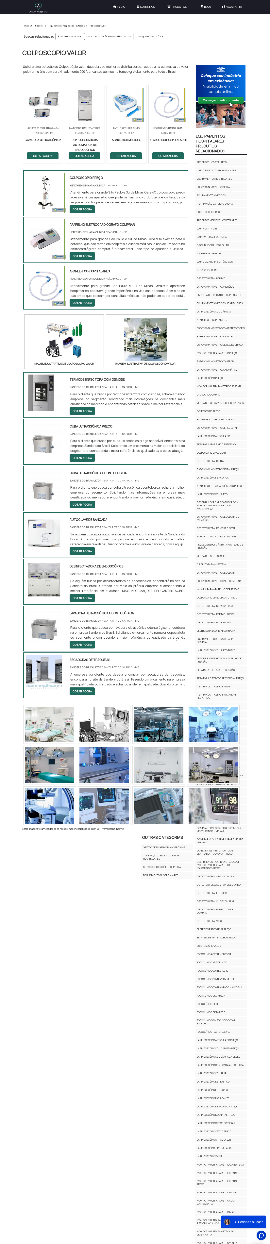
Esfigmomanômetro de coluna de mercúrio (218, 518)
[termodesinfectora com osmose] (44, 408)
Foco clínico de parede (211, 1012)
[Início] (38, 8)
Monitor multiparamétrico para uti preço (219, 1182)
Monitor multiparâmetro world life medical (108, 36)
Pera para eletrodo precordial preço (220, 678)
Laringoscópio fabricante (213, 1098)
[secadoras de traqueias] (44, 688)
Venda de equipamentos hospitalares (220, 403)
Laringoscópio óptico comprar (216, 1123)
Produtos (179, 6)
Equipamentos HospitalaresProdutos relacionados (210, 143)
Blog (207, 6)
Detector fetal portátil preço (215, 614)
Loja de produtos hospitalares (216, 170)
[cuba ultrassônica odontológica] (44, 501)
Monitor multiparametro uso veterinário (215, 1233)
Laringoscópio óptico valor (214, 1139)
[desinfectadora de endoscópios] (44, 595)
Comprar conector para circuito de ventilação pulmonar (219, 829)
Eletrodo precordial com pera (216, 630)
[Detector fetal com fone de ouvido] (213, 724)
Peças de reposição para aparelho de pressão (220, 546)
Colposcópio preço (208, 411)
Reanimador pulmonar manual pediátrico (216, 696)
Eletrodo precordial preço (214, 929)
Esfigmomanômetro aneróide (215, 286)
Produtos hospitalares (212, 162)
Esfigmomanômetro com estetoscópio (221, 328)
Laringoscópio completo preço (216, 650)
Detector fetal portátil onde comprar (215, 911)
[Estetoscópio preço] (104, 806)
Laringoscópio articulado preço (217, 1040)
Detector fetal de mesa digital (216, 528)
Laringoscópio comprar (212, 1073)
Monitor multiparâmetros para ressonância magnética (217, 1222)
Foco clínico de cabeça (69, 36)
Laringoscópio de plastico (213, 1081)
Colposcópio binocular (211, 452)
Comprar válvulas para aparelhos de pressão (220, 841)
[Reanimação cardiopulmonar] (213, 765)
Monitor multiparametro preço (217, 353)
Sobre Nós (147, 6)
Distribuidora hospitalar (213, 245)
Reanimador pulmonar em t (214, 686)
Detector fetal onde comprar (216, 901)
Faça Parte (234, 6)
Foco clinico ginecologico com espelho (216, 1022)
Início (121, 6)
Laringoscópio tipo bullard (214, 1148)
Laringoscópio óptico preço (214, 1131)
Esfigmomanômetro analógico (216, 336)
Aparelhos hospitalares (212, 320)
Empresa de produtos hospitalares (219, 295)
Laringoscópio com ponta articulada (220, 1065)
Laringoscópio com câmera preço (218, 1048)
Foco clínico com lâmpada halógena (219, 987)
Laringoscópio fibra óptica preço (217, 1106)
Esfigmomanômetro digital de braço (220, 344)
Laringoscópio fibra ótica (150, 36)
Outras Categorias (162, 837)
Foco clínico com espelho (212, 970)
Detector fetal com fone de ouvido (219, 884)
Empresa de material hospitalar (217, 937)
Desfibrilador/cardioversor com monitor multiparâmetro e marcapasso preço (218, 865)
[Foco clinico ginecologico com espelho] (158, 806)
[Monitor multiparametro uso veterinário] (213, 806)
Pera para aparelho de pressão (216, 444)
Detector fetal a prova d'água (216, 876)
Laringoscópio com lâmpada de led (218, 1056)
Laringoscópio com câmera (214, 311)
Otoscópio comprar (209, 394)
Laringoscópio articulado (213, 436)
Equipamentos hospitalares (214, 178)
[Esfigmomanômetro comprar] (49, 765)
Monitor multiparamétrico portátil (219, 386)
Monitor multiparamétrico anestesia (220, 1164)
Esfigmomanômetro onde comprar (219, 581)
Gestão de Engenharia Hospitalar (164, 847)
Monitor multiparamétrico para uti (219, 1173)
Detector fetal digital (211, 461)
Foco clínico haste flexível (213, 1032)
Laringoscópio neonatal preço (216, 1115)
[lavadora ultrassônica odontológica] (44, 642)
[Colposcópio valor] (64, 339)
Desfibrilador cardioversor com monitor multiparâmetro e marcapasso (217, 505)
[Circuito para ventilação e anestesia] (158, 765)
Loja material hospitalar (212, 237)
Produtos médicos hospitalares (217, 220)
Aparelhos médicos (209, 253)
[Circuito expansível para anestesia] (49, 806)
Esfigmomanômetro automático (217, 369)
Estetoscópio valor (209, 946)
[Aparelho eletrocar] (158, 724)
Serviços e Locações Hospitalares (164, 867)
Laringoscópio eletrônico (213, 1090)
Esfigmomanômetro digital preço (218, 469)
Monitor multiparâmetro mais (216, 1212)
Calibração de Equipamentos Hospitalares (161, 857)
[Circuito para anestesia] (104, 765)
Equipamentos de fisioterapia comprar (215, 640)
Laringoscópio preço (210, 378)
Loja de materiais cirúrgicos (215, 261)
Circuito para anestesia (212, 564)
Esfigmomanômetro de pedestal (217, 427)
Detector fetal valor (210, 921)
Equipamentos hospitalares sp (216, 419)
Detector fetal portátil (212, 278)
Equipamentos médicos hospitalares (220, 303)
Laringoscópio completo (212, 494)
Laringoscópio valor (209, 1156)
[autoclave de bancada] (44, 548)
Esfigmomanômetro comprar (215, 361)
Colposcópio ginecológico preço (217, 597)
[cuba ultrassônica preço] (44, 455)
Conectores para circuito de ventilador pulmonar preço (215, 852)
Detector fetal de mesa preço (215, 606)
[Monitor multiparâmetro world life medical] (104, 724)
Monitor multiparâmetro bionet (217, 1192)
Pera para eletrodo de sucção (216, 670)
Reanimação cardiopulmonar (215, 203)
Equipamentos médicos (211, 195)
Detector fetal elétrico (212, 893)
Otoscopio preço (207, 270)
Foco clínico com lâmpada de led (217, 979)
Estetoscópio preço (209, 212)
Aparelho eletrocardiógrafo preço (219, 486)
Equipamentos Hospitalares (160, 875)
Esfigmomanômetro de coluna (216, 572)
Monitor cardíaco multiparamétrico (220, 536)
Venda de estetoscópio (211, 556)
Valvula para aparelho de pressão (218, 589)
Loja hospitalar (207, 228)
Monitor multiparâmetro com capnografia (216, 1202)
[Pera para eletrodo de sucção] (49, 724)
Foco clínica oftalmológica (214, 954)
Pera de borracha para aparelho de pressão (219, 660)
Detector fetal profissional (214, 622)
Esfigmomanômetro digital (214, 187)
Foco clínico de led (208, 1004)
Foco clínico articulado (212, 962)
